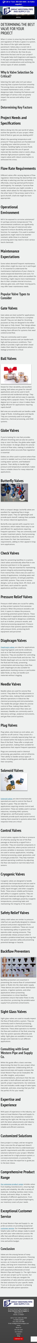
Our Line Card (18, 1329)
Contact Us (18, 1339)
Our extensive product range (12, 1184)
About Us (18, 1327)
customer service (7, 1228)
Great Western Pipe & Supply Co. (18, 10)
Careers (18, 1334)
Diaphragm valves (8, 647)
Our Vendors (18, 1332)
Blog (18, 1336)
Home (18, 1325)
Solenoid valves (6, 799)
